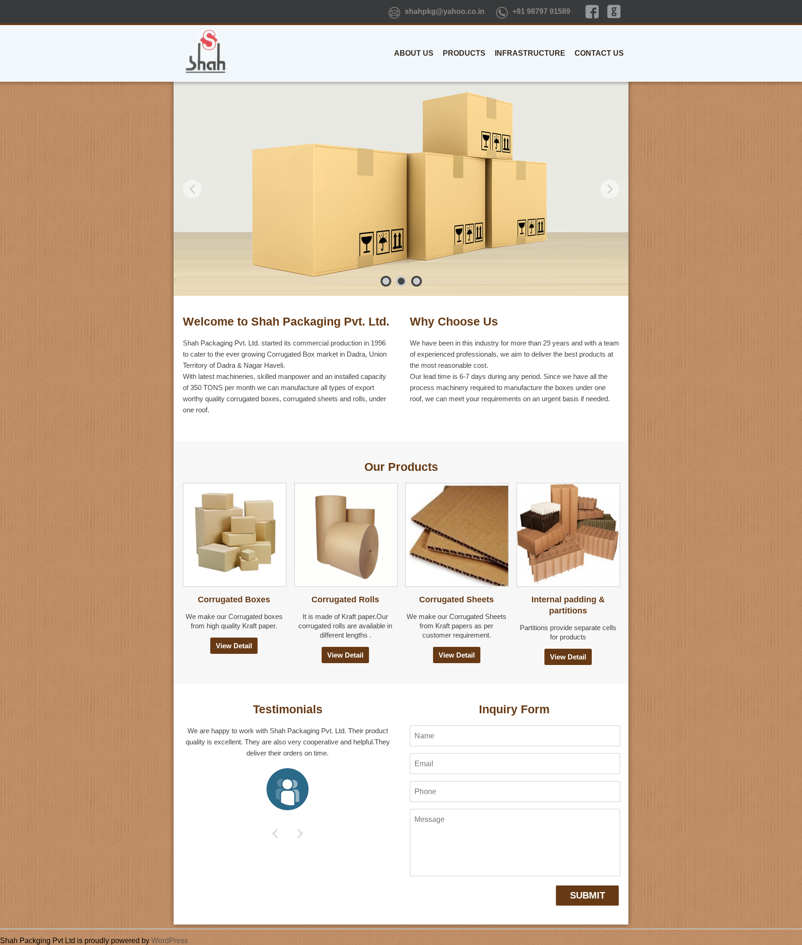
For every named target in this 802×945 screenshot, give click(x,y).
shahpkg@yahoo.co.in (445, 11)
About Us (413, 53)
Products (464, 53)
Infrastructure (530, 53)
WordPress (169, 941)
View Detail (234, 646)
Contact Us (599, 53)
